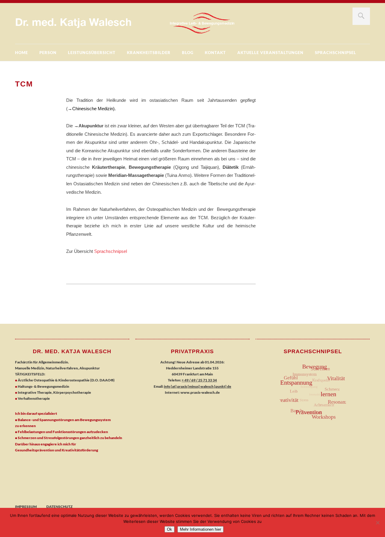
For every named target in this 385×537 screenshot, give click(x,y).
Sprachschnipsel (335, 52)
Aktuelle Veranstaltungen (270, 52)
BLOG (187, 52)
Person (48, 52)
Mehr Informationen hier (200, 529)
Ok (169, 529)
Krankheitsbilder (149, 52)
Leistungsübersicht (92, 52)
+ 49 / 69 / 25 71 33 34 (199, 380)
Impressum (26, 506)
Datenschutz (59, 506)
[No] (377, 523)
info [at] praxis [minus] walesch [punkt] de (197, 386)
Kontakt (215, 52)
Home (21, 52)
